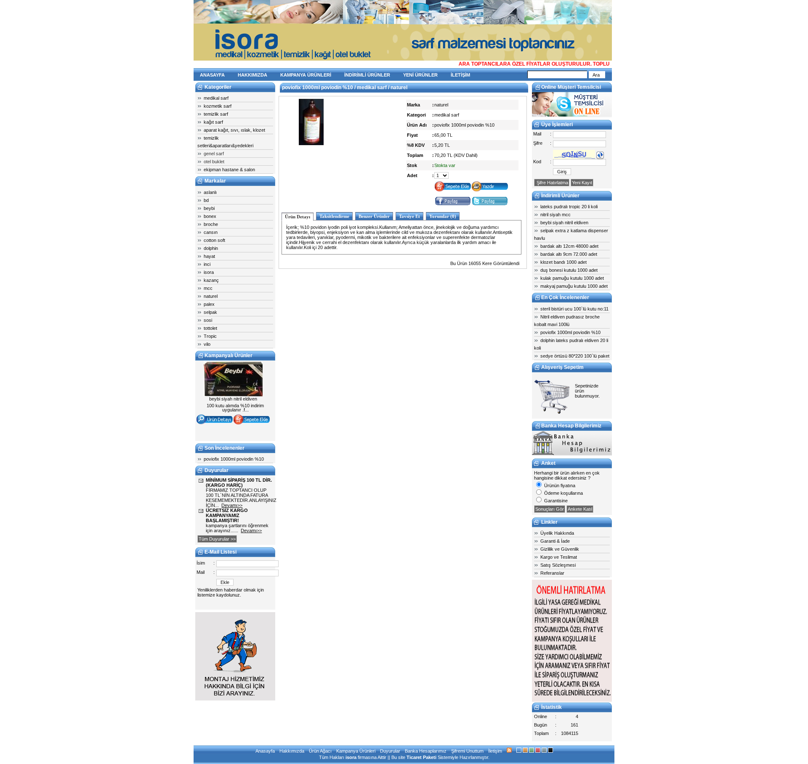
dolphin (211, 248)
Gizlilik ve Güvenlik (559, 549)
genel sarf (214, 153)
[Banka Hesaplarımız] (572, 453)
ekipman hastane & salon (229, 169)
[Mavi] (518, 750)
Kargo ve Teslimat (558, 557)
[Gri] (544, 750)
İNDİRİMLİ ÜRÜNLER (367, 74)
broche (211, 224)
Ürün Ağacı (320, 750)
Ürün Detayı (297, 216)
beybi (209, 208)
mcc (208, 288)
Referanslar (552, 573)
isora (209, 272)
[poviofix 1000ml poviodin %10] (311, 143)
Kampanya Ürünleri (355, 750)
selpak (210, 312)
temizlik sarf (216, 114)
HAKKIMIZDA (252, 74)
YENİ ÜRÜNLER (420, 74)
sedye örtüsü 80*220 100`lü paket (574, 355)
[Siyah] (550, 750)
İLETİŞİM (460, 74)
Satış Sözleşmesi (558, 565)
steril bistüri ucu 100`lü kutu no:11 (574, 308)
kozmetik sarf (217, 106)
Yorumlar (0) (442, 216)
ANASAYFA (212, 74)
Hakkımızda (291, 750)
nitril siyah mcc (555, 214)
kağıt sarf (213, 122)
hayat (209, 256)
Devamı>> (231, 505)
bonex (210, 216)
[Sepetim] (553, 413)
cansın (211, 232)
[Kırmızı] (537, 750)
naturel (211, 296)
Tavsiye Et (409, 216)
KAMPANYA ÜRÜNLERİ (305, 74)
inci (207, 264)
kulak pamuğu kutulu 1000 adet (572, 278)
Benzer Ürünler (374, 216)
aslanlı (210, 192)
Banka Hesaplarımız (426, 750)
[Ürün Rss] (509, 750)
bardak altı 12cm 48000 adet (569, 246)
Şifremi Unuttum (467, 750)
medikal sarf (216, 98)
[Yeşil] (531, 750)
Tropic (210, 336)
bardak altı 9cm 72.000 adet (568, 254)
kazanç (211, 280)
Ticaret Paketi (421, 757)
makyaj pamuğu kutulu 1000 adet (574, 286)
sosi (208, 320)
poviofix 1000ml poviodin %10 (234, 459)
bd (206, 200)
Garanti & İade (555, 541)
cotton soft (214, 240)
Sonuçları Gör (549, 509)
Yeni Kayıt (582, 182)
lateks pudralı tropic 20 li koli (569, 206)
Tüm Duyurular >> (217, 538)
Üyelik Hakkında (557, 533)
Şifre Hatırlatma (551, 182)
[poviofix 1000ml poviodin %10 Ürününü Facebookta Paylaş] (452, 204)
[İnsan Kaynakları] (572, 700)
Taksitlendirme (334, 216)
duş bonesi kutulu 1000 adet (569, 270)
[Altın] (525, 750)
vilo (207, 344)
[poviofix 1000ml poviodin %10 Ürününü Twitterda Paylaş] (489, 204)
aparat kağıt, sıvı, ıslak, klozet (234, 130)
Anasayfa (265, 750)
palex (209, 304)
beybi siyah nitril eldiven (564, 222)
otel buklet (214, 161)
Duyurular (390, 750)
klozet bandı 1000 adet (563, 262)
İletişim (495, 750)
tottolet (210, 328)
